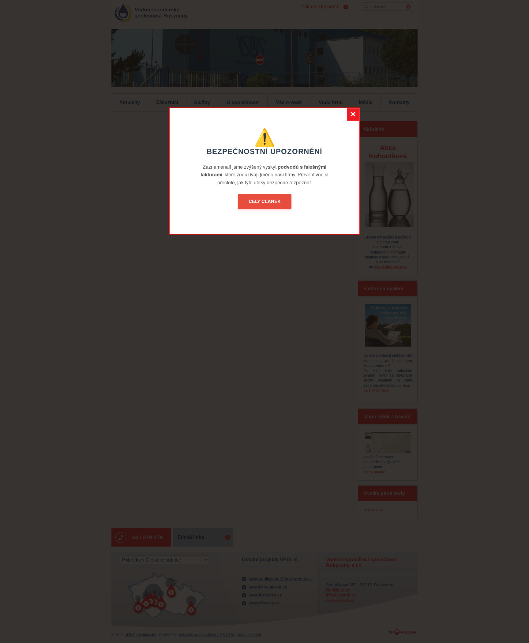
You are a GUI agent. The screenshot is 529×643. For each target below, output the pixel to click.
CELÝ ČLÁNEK (265, 201)
